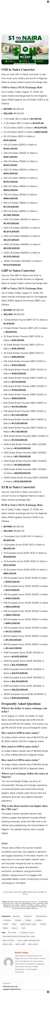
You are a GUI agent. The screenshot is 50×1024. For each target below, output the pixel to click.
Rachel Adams (21, 952)
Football (18, 920)
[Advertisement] (25, 17)
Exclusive (7, 920)
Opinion (43, 924)
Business (16, 916)
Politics (5, 928)
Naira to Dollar (8, 940)
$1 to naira (12, 932)
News (14, 924)
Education (28, 916)
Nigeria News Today (28, 924)
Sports (14, 928)
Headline (38, 920)
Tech (23, 928)
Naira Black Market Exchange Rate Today (19, 936)
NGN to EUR (7, 944)
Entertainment (41, 916)
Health (5, 924)
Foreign (28, 920)
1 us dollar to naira (26, 932)
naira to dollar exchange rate (28, 940)
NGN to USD (33, 944)
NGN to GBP (20, 944)
